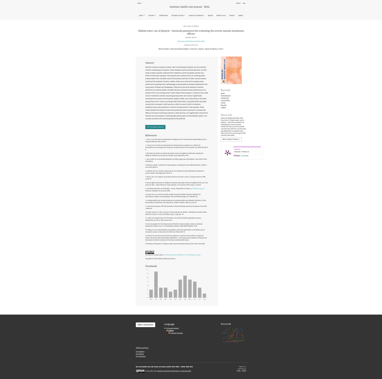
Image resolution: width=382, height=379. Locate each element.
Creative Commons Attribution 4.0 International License (182, 255)
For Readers (140, 352)
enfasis (210, 15)
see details (245, 156)
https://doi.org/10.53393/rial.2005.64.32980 (191, 41)
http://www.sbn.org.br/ (197, 188)
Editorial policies (177, 15)
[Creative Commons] (140, 371)
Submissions (163, 15)
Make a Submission (145, 325)
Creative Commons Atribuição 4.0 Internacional (174, 371)
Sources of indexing (196, 15)
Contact (232, 15)
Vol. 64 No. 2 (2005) (191, 26)
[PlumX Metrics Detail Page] (227, 153)
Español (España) (176, 333)
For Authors (140, 354)
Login (244, 3)
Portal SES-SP (221, 15)
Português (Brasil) (172, 328)
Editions (151, 15)
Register (238, 3)
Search (240, 15)
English (140, 3)
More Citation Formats (231, 139)
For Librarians (141, 356)
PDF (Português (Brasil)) (155, 127)
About (141, 15)
